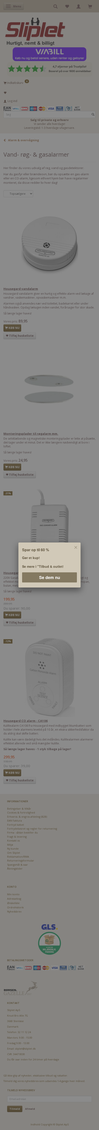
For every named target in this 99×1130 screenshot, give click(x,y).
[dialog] (49, 565)
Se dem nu (49, 577)
